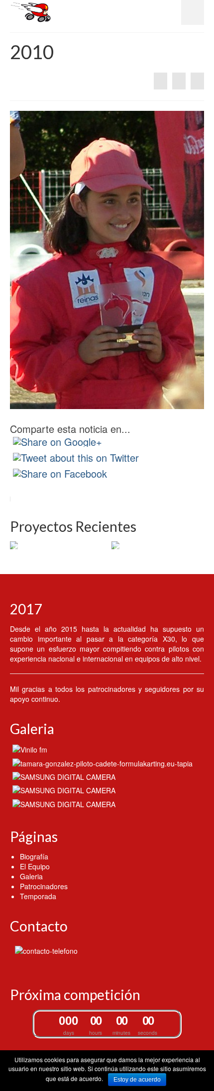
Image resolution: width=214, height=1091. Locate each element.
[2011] (197, 81)
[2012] (62, 776)
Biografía (34, 856)
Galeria (31, 876)
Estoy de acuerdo (137, 1079)
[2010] (62, 803)
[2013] (101, 762)
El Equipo (35, 866)
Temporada (38, 896)
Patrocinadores (44, 886)
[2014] (160, 81)
